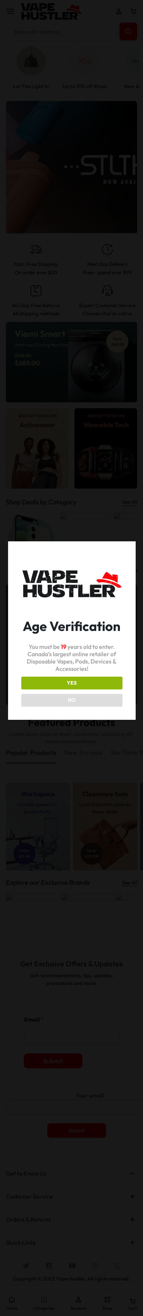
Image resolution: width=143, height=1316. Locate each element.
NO (72, 700)
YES (72, 683)
